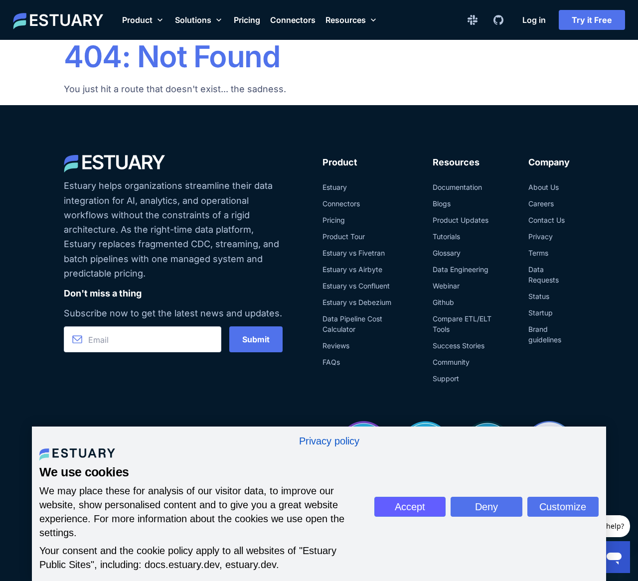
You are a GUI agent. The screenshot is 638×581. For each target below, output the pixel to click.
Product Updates (460, 220)
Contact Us (546, 220)
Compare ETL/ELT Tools (462, 323)
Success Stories (458, 345)
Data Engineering (460, 269)
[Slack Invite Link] (472, 20)
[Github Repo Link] (498, 20)
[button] (143, 20)
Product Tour (343, 236)
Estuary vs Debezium (356, 302)
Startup (540, 312)
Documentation (457, 187)
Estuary (334, 187)
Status (538, 296)
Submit (256, 339)
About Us (543, 187)
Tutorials (446, 236)
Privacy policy (329, 441)
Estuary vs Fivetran (353, 253)
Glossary (447, 253)
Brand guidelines (544, 334)
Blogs (442, 203)
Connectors (293, 20)
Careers (541, 203)
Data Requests (543, 274)
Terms (538, 253)
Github (443, 302)
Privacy (540, 236)
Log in (534, 20)
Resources (345, 20)
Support (446, 378)
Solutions (193, 20)
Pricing (247, 20)
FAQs (331, 362)
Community (451, 362)
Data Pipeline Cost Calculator (352, 323)
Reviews (335, 345)
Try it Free (592, 20)
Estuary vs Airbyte (352, 269)
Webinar (446, 286)
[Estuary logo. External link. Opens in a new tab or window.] (77, 453)
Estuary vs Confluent (356, 286)
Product (137, 20)
